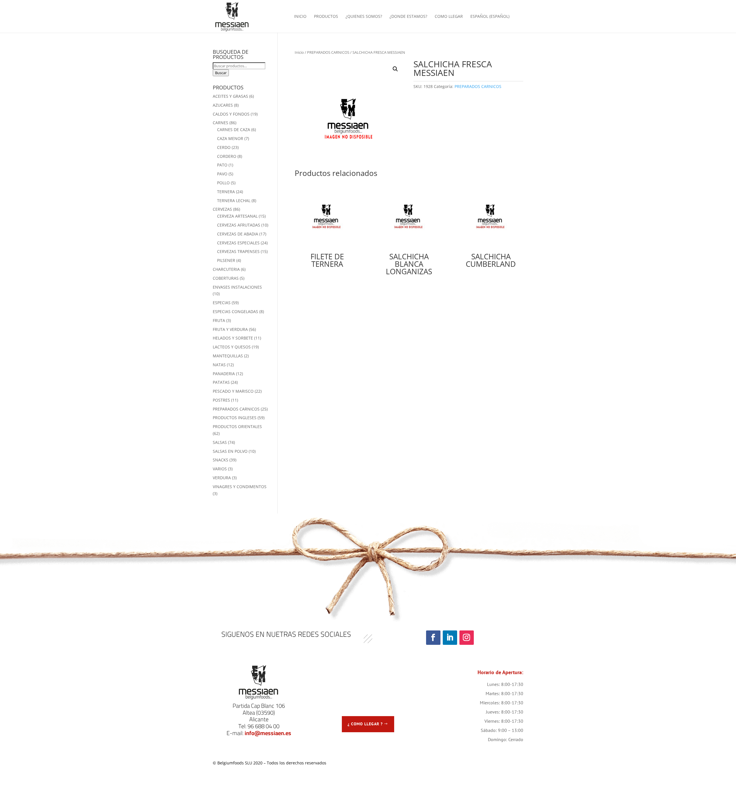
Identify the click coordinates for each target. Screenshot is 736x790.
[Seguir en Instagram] (466, 637)
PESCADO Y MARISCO (233, 391)
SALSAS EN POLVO (230, 451)
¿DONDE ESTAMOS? (408, 16)
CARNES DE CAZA (233, 129)
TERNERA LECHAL (233, 200)
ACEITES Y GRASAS (230, 96)
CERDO (224, 147)
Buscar (221, 72)
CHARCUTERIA (226, 269)
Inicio (299, 52)
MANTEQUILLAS (228, 355)
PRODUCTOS (326, 16)
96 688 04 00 (263, 726)
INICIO (300, 16)
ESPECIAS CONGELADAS (235, 311)
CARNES (220, 122)
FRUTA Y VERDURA (230, 329)
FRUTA (219, 320)
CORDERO (226, 156)
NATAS (219, 364)
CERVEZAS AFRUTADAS (238, 225)
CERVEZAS (222, 209)
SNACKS (220, 460)
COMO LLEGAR (449, 16)
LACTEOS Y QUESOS (232, 347)
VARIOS (220, 468)
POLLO (223, 182)
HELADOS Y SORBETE (233, 338)
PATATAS (221, 382)
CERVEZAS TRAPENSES (238, 251)
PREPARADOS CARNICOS (328, 52)
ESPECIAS (222, 302)
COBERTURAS (226, 278)
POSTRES (221, 400)
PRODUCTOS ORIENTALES (237, 426)
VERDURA (222, 477)
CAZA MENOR (230, 138)
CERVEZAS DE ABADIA (237, 234)
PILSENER (226, 260)
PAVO (222, 174)
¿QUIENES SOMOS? (364, 16)
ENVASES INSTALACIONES (237, 287)
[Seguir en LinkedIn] (450, 637)
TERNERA (226, 191)
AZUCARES (223, 105)
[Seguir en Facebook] (433, 637)
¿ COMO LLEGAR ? (365, 723)
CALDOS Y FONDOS (231, 114)
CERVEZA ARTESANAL (237, 216)
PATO (222, 165)
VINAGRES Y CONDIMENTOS (240, 486)
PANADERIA (224, 373)
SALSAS (220, 442)
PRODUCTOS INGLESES (234, 417)
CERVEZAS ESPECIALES (238, 243)
